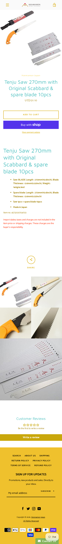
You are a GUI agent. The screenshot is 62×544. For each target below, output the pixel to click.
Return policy (20, 460)
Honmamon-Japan (38, 517)
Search (17, 455)
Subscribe (46, 491)
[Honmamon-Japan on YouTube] (39, 509)
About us (30, 455)
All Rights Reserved (31, 521)
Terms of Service (21, 465)
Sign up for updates (31, 474)
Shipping (45, 455)
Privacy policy (41, 460)
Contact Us (48, 541)
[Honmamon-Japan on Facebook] (22, 509)
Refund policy (43, 465)
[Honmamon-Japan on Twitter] (28, 509)
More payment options (31, 132)
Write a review (31, 437)
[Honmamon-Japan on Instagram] (33, 509)
